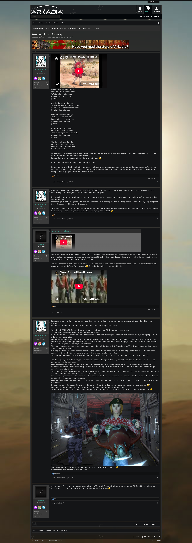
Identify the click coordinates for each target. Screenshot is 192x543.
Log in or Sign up (153, 1)
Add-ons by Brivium (47, 540)
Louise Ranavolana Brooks (59, 37)
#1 (158, 182)
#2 (158, 219)
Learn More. (95, 28)
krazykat (41, 245)
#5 (158, 503)
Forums (147, 12)
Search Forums (144, 16)
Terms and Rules (156, 540)
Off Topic (42, 37)
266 (47, 256)
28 (47, 87)
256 (47, 83)
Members (157, 12)
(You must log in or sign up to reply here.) (147, 524)
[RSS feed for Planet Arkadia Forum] (159, 537)
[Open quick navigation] (159, 22)
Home (140, 12)
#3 (158, 312)
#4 (158, 478)
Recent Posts (155, 16)
